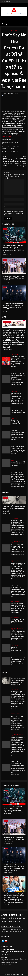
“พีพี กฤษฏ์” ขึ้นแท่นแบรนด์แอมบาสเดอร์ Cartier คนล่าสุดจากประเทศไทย (14, 509)
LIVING (5, 321)
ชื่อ (5, 197)
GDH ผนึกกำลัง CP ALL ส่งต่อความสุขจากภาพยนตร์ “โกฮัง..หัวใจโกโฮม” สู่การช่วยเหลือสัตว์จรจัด (13, 278)
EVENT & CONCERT (15, 459)
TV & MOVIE (11, 30)
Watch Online (22, 23)
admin (5, 93)
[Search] (17, 24)
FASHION (13, 372)
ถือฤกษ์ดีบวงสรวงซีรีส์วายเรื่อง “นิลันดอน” (8, 161)
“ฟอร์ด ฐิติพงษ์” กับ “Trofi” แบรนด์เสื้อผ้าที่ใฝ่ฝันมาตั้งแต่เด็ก (18, 621)
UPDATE (16, 30)
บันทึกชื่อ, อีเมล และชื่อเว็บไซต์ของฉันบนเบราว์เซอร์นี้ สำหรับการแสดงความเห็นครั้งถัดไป (14, 213)
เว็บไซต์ (5, 206)
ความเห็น (6, 178)
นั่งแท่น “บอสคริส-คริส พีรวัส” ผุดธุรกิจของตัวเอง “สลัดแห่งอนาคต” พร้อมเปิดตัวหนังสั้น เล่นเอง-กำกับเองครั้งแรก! (18, 450)
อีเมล (5, 202)
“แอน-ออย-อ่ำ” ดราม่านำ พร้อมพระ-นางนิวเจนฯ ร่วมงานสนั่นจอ (20, 161)
